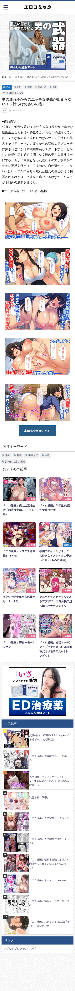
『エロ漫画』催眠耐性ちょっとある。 (48, 758)
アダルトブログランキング (19, 948)
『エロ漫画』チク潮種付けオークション (49, 841)
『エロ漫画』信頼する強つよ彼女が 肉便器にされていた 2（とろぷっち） (49, 863)
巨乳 (19, 87)
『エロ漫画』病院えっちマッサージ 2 (49, 903)
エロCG (7, 87)
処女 (54, 87)
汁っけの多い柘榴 (14, 93)
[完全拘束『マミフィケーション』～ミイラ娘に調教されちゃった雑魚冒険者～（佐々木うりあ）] (37, 771)
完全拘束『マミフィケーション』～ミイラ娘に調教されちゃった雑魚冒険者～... (49, 781)
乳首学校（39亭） (39, 797)
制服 (30, 87)
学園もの (42, 87)
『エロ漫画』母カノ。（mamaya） (49, 880)
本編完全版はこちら (37, 430)
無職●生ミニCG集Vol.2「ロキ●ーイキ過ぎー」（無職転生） (49, 737)
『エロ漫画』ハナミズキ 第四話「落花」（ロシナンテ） (49, 923)
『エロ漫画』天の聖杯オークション (49, 818)
